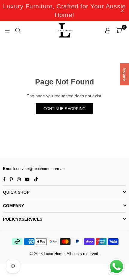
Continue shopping (65, 109)
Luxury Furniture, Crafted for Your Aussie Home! (64, 10)
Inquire (124, 74)
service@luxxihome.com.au (39, 168)
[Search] (18, 30)
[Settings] (107, 30)
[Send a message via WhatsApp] (116, 266)
